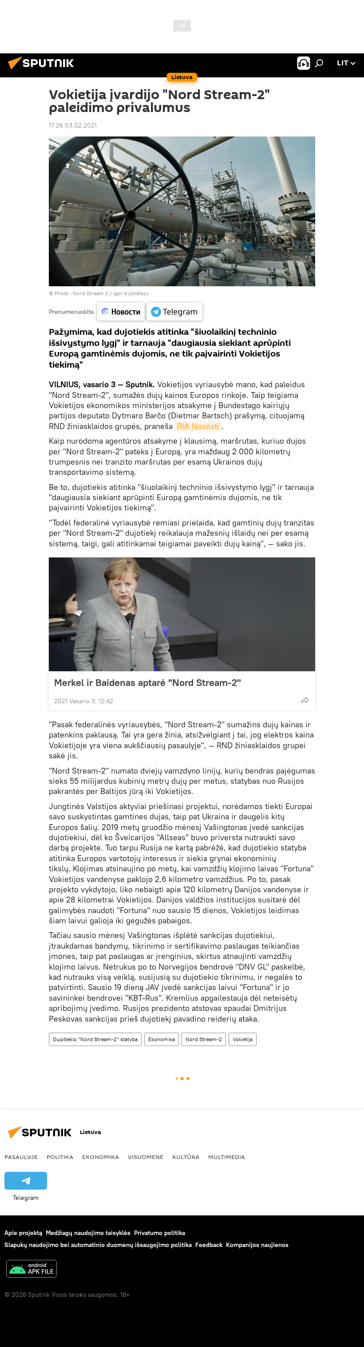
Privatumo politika (159, 1233)
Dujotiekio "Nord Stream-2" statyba (95, 1039)
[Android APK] (31, 1270)
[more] (305, 700)
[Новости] (121, 312)
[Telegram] (174, 312)
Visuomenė (145, 1157)
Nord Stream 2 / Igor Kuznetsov (111, 293)
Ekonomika (161, 1039)
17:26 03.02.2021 (73, 125)
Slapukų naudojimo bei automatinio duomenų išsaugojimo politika (98, 1245)
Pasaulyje (21, 1157)
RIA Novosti (198, 426)
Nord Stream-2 (204, 1039)
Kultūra (185, 1157)
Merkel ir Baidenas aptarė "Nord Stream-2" (147, 682)
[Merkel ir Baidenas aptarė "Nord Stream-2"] (182, 614)
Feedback (208, 1245)
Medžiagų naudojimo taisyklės (88, 1233)
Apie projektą (23, 1233)
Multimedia (226, 1157)
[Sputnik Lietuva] (43, 71)
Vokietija (243, 1039)
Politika (60, 1157)
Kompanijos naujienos (257, 1245)
